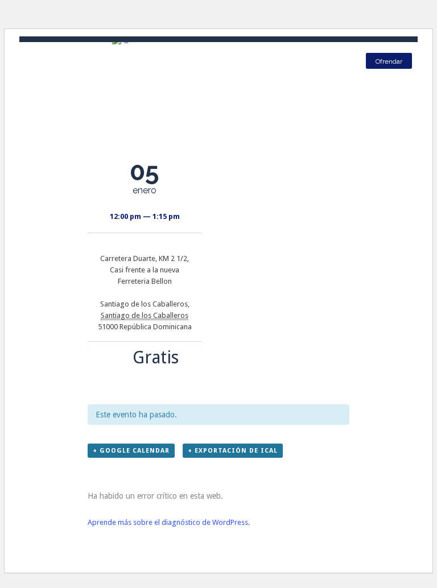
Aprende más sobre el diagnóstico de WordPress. (169, 522)
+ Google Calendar (131, 450)
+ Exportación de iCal (233, 450)
